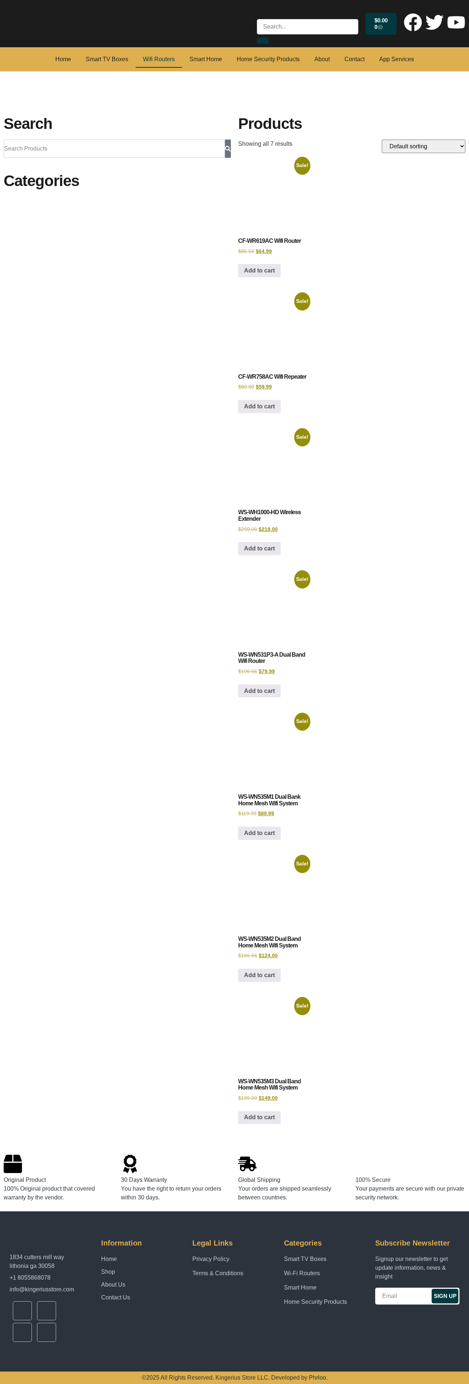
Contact (354, 59)
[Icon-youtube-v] (22, 1332)
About (322, 59)
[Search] (228, 149)
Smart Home (205, 59)
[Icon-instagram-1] (46, 1332)
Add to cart (259, 270)
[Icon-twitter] (46, 1310)
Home (63, 59)
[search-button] (263, 41)
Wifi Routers (159, 59)
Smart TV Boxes (107, 59)
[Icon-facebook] (22, 1310)
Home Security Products (268, 59)
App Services (396, 59)
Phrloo (317, 1377)
